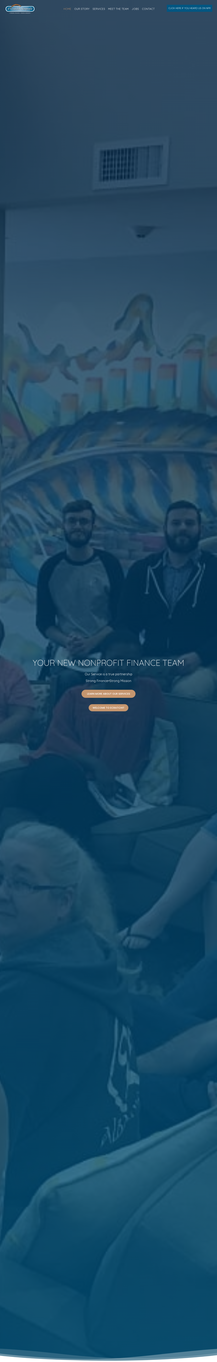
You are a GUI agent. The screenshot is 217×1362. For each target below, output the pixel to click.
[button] (189, 8)
